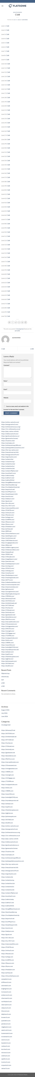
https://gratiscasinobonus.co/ (10, 436)
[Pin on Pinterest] (22, 322)
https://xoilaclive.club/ (8, 464)
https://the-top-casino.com (9, 864)
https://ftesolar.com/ (7, 515)
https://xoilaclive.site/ (8, 468)
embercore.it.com (6, 995)
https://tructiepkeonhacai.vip (10, 915)
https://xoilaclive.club (8, 883)
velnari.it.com (5, 1068)
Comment (7, 365)
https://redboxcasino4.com (9, 842)
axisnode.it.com (6, 985)
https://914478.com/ (7, 510)
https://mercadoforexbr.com (10, 762)
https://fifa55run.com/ (8, 619)
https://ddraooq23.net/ (8, 598)
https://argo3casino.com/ (9, 457)
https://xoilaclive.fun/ (8, 466)
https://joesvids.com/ (7, 561)
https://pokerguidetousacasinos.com (12, 861)
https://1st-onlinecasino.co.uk (10, 835)
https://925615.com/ (7, 568)
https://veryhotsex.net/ (8, 538)
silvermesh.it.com (6, 998)
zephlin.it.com (5, 1059)
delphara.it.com (6, 1014)
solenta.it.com (5, 1056)
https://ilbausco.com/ (8, 522)
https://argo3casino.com (8, 874)
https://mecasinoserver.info (9, 867)
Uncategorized (17, 12)
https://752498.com (7, 781)
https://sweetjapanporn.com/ (10, 563)
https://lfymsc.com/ (7, 524)
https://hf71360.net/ (7, 605)
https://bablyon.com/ (7, 498)
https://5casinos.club (7, 851)
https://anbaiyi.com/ (7, 652)
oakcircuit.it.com (6, 1030)
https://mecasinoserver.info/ (10, 452)
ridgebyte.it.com (6, 1027)
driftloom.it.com (6, 982)
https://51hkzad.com (7, 746)
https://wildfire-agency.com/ (10, 547)
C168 (7, 26)
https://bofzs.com (6, 787)
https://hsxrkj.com (7, 743)
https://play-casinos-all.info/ (10, 431)
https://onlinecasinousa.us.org (10, 832)
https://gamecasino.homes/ (9, 438)
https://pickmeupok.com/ (9, 661)
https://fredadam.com (8, 969)
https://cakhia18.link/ (8, 480)
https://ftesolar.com (7, 953)
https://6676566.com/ (8, 601)
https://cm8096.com (7, 960)
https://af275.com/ (7, 580)
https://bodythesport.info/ (9, 494)
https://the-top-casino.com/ (10, 450)
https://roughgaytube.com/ (9, 543)
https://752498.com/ (7, 635)
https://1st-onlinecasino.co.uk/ (10, 429)
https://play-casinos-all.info (9, 839)
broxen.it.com (5, 1017)
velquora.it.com (6, 1008)
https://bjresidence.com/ (9, 617)
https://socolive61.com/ (8, 473)
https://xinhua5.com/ (7, 512)
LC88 (32, 349)
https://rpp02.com (7, 807)
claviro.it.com (5, 1040)
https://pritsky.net (6, 973)
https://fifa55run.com (8, 759)
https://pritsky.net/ (7, 529)
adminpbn (25, 19)
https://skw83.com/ (7, 666)
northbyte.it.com (6, 1001)
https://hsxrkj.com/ (7, 608)
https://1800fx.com (7, 771)
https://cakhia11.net (7, 902)
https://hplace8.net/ (7, 552)
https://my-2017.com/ (8, 505)
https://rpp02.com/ (7, 654)
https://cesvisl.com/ (7, 496)
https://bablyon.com (7, 931)
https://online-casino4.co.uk (10, 826)
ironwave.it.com (6, 992)
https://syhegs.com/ (7, 517)
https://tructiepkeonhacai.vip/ (10, 487)
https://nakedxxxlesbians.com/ (10, 582)
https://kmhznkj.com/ (8, 612)
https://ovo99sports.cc (8, 921)
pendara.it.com (5, 1024)
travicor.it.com (5, 1062)
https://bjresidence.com (8, 756)
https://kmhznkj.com (7, 749)
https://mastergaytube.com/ (10, 577)
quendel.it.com (5, 1020)
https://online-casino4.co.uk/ (10, 422)
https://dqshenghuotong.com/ (10, 594)
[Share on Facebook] (12, 322)
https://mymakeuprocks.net (9, 800)
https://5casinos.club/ (8, 440)
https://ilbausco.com (7, 963)
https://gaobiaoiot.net (8, 752)
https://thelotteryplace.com (9, 810)
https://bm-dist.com (7, 937)
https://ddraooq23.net (8, 730)
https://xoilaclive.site (7, 890)
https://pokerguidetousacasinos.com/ (12, 447)
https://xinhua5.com (7, 950)
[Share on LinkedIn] (25, 322)
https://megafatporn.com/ (9, 559)
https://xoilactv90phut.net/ (9, 471)
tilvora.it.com (5, 1011)
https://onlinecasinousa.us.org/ (10, 427)
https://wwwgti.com (7, 775)
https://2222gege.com (8, 778)
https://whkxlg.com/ (7, 570)
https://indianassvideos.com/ (10, 550)
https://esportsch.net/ (8, 489)
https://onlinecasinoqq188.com (11, 858)
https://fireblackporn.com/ (9, 575)
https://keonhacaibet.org (9, 912)
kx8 (2, 680)
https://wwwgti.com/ (7, 631)
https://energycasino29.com (10, 870)
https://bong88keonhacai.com (10, 909)
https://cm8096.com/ (7, 519)
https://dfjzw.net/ (6, 545)
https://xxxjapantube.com (9, 784)
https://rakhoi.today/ (7, 475)
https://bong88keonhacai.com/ (10, 482)
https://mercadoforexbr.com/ (10, 622)
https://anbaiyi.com (7, 803)
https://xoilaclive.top (7, 880)
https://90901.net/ (7, 554)
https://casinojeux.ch (7, 854)
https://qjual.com (6, 934)
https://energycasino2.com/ (9, 424)
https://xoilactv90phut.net (9, 893)
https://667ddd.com (7, 819)
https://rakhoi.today (7, 899)
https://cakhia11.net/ (7, 478)
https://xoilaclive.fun (7, 886)
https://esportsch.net (7, 918)
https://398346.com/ (7, 596)
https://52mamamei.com (9, 765)
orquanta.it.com (6, 1065)
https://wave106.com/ (8, 645)
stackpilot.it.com (6, 979)
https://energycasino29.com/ (10, 454)
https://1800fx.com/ (7, 642)
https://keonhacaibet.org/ (9, 485)
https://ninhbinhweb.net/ (9, 603)
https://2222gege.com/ (8, 633)
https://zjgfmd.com (7, 813)
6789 (3, 683)
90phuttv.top (5, 673)
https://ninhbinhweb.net (8, 736)
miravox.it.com (5, 1052)
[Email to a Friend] (19, 322)
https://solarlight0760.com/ (9, 647)
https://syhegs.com (7, 957)
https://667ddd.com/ (7, 663)
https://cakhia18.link (7, 906)
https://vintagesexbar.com (9, 768)
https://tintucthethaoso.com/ (10, 533)
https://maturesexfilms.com (9, 944)
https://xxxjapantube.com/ (9, 638)
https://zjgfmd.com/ (7, 659)
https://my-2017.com (7, 941)
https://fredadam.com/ (8, 526)
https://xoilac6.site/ (7, 459)
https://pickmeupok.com (8, 816)
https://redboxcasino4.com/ (9, 434)
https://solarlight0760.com (9, 797)
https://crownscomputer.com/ (10, 584)
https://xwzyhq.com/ (7, 573)
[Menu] (2, 6)
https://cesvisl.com (7, 928)
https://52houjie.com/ (8, 556)
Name (6, 381)
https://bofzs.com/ (7, 640)
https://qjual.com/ (6, 501)
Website (6, 397)
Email (6, 389)
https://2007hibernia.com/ (9, 540)
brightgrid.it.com (6, 988)
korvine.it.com (5, 1049)
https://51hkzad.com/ (8, 610)
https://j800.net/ (6, 531)
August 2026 (5, 710)
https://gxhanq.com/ (7, 589)
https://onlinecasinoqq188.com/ (11, 445)
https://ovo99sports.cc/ (8, 491)
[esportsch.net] (17, 6)
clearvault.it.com (6, 1004)
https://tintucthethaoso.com (10, 976)
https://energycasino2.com (9, 829)
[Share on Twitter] (15, 322)
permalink (17, 330)
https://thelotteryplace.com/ (10, 656)
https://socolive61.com (8, 896)
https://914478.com (7, 947)
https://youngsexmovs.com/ (10, 591)
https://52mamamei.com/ (9, 624)
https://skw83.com (7, 823)
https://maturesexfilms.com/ (10, 508)
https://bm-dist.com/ (7, 503)
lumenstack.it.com (6, 1033)
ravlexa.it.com (5, 1046)
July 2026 (4, 713)
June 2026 (4, 716)
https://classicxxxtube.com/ (9, 587)
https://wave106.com (8, 794)
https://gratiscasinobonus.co (10, 845)
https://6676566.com (8, 733)
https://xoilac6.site (7, 877)
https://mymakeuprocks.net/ (10, 649)
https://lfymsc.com (7, 966)
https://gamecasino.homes (9, 848)
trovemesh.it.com (6, 1036)
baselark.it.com (6, 1043)
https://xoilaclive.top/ (8, 461)
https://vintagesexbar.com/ (9, 626)
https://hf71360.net (7, 740)
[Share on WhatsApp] (9, 322)
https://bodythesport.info (9, 925)
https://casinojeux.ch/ (8, 443)
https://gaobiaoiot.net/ (8, 615)
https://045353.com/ (7, 628)
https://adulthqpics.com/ (9, 536)
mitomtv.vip (5, 676)
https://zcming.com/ (7, 566)
